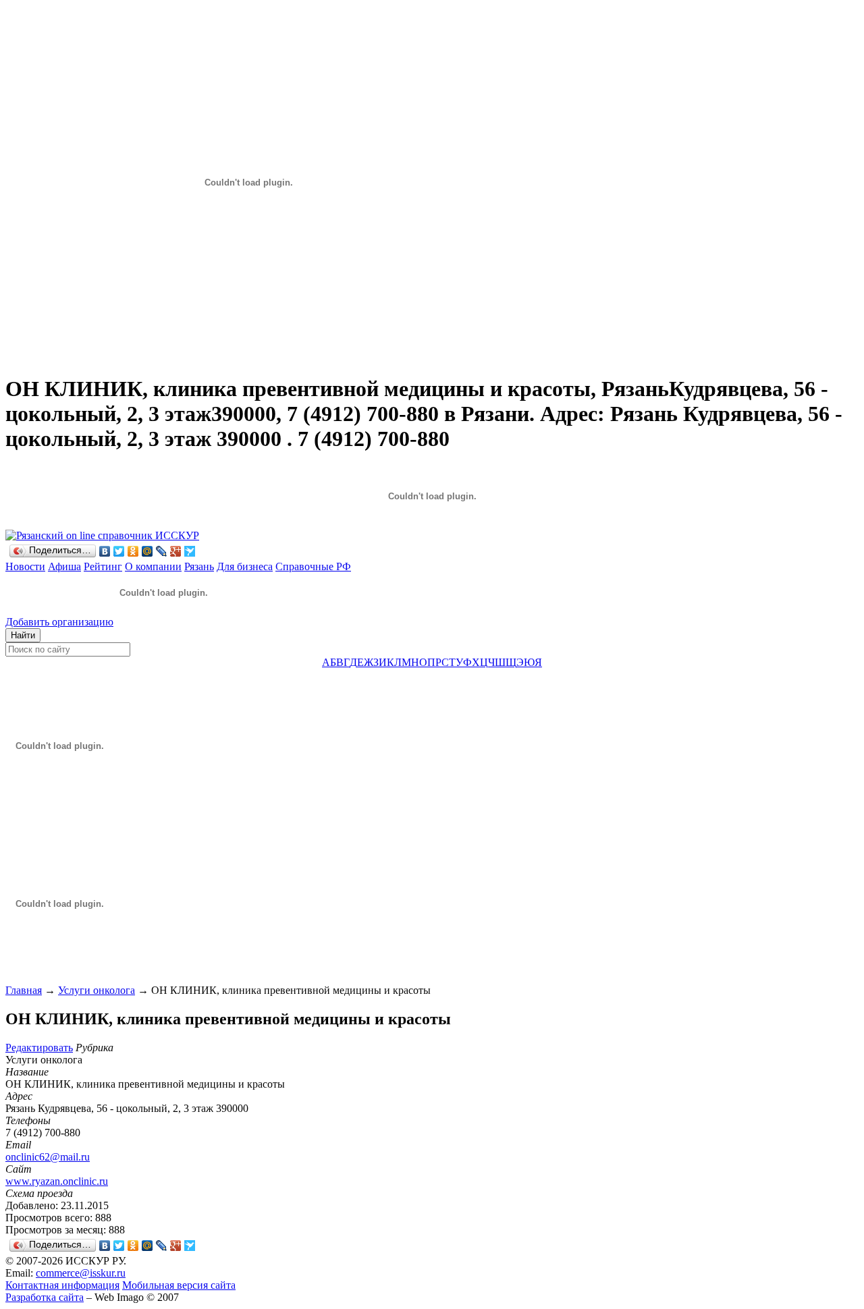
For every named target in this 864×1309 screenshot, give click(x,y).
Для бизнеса (245, 566)
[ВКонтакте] (105, 551)
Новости (25, 566)
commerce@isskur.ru (81, 1273)
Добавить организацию (59, 622)
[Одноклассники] (133, 551)
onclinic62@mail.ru (47, 1157)
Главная (23, 990)
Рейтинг (103, 566)
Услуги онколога (96, 990)
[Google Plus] (176, 551)
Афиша (64, 566)
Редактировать (39, 1047)
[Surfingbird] (190, 551)
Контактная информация (62, 1285)
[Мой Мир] (147, 551)
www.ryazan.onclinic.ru (56, 1181)
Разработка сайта (44, 1297)
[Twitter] (119, 551)
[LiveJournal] (162, 551)
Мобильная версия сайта (179, 1285)
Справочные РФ (313, 566)
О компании (153, 566)
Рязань (199, 566)
